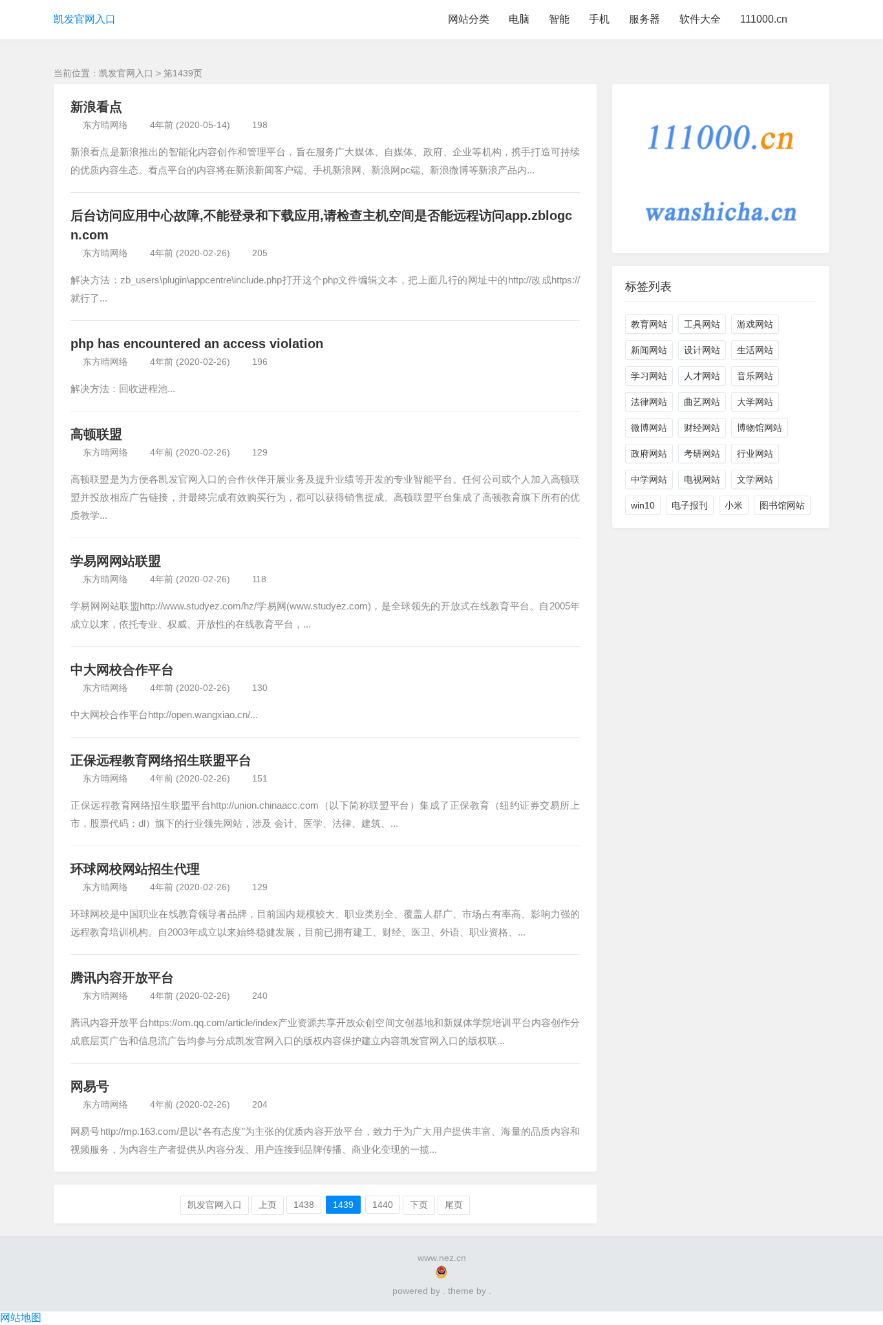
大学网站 (755, 402)
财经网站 (702, 427)
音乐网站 (755, 376)
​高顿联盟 (96, 434)
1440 (382, 1204)
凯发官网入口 (85, 19)
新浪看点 (96, 107)
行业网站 (755, 453)
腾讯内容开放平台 (122, 977)
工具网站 (702, 324)
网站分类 (468, 19)
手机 (599, 19)
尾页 (454, 1204)
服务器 (644, 19)
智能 (559, 19)
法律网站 (649, 402)
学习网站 (649, 376)
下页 (419, 1204)
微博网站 (649, 427)
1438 (303, 1204)
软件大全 (700, 19)
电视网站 (702, 479)
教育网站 (649, 324)
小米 (734, 505)
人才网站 (702, 376)
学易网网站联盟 (115, 561)
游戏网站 (755, 324)
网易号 (89, 1086)
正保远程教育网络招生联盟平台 (160, 760)
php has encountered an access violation (196, 343)
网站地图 (20, 1317)
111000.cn (763, 19)
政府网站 (649, 453)
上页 (268, 1204)
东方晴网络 (105, 125)
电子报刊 (690, 505)
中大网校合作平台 (122, 669)
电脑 (519, 19)
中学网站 (649, 479)
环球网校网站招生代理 (135, 869)
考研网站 (702, 453)
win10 (643, 505)
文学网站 (755, 479)
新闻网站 (649, 350)
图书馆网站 (782, 505)
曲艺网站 (702, 402)
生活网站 (755, 350)
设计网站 (702, 350)
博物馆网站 (759, 427)
